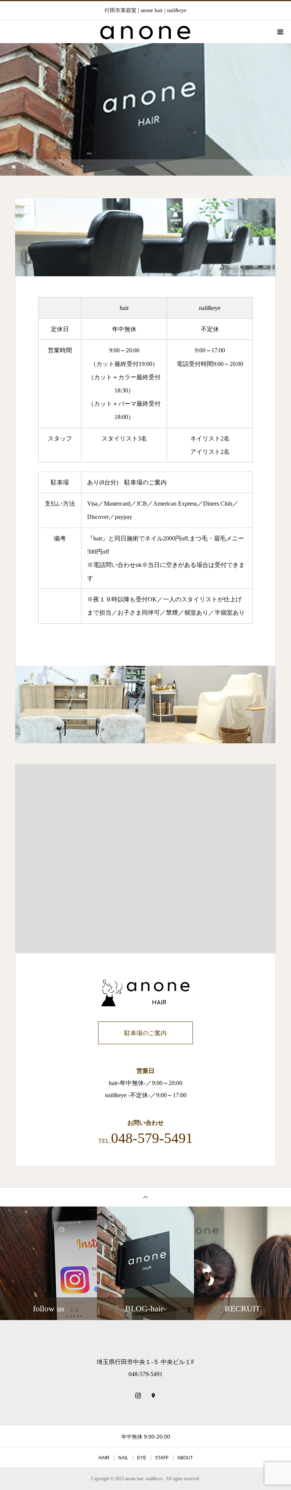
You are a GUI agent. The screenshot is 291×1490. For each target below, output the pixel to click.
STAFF (162, 1457)
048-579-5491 (152, 1138)
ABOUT (185, 1457)
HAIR (104, 1457)
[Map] (153, 1395)
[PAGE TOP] (145, 1197)
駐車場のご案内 (145, 482)
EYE (141, 1457)
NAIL (123, 1457)
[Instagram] (138, 1395)
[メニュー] (279, 31)
